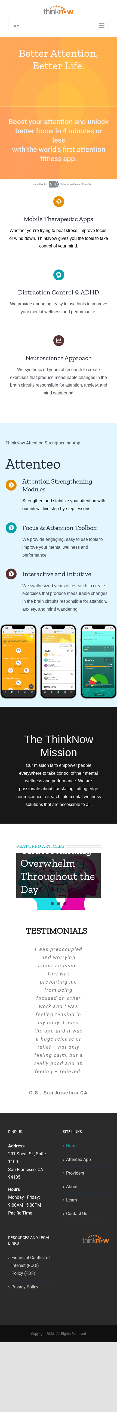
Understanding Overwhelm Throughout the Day (57, 869)
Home (72, 1146)
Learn (71, 1200)
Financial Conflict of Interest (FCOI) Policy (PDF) (30, 1265)
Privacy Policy (24, 1286)
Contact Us (76, 1213)
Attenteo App (78, 1159)
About (72, 1186)
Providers (75, 1173)
